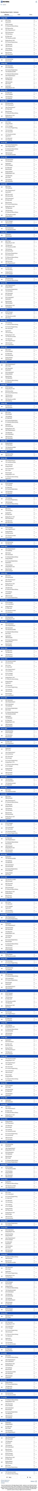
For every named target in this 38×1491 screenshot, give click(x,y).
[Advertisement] (19, 8)
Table (19, 14)
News (30, 14)
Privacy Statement (5, 1480)
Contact (3, 1482)
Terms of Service (5, 1481)
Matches (7, 14)
